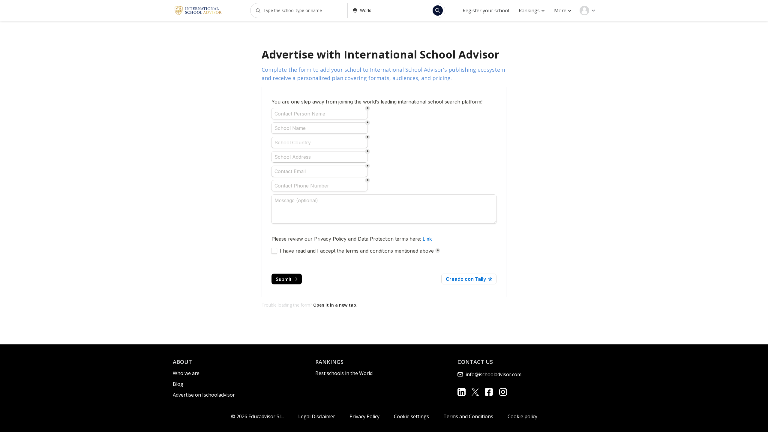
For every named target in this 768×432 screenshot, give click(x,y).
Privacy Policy (365, 416)
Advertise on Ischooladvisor (204, 395)
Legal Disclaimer (316, 416)
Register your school (486, 10)
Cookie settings (411, 416)
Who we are (186, 373)
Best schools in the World (344, 373)
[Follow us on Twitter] (475, 392)
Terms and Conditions (468, 416)
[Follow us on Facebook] (489, 392)
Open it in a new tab (334, 305)
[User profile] (587, 10)
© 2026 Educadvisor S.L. (257, 416)
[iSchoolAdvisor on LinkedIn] (462, 392)
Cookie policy (522, 416)
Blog (178, 384)
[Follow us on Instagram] (503, 392)
